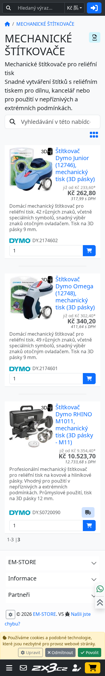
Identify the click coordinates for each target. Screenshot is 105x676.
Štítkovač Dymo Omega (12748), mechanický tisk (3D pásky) (75, 293)
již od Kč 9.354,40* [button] (78, 450)
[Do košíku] (89, 250)
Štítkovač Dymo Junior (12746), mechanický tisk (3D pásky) (75, 165)
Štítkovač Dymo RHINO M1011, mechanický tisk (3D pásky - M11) (74, 424)
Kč (72, 8)
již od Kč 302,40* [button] (79, 315)
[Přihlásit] (94, 7)
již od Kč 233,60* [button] (79, 187)
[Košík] (92, 667)
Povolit (92, 652)
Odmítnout (61, 652)
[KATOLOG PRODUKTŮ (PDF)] (94, 37)
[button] (94, 134)
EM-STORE (44, 614)
